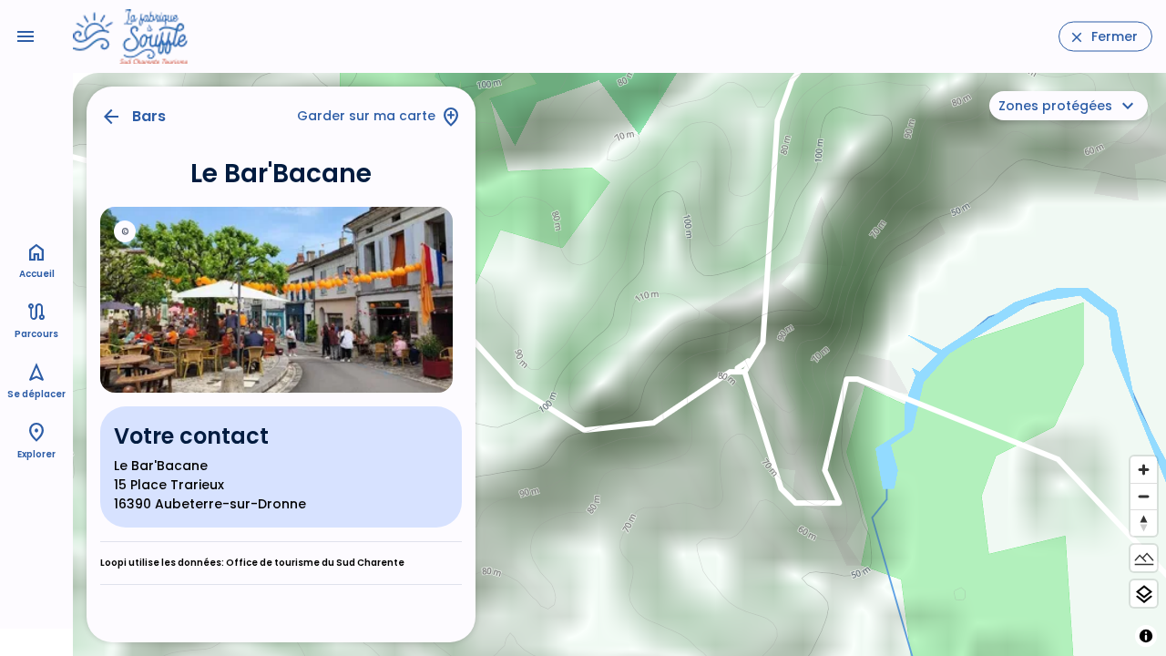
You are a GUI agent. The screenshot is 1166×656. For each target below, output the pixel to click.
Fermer (1114, 36)
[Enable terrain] (1143, 558)
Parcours (36, 334)
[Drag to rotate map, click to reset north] (1143, 522)
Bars (149, 116)
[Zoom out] (1143, 496)
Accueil (37, 274)
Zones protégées (1055, 106)
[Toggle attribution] (1146, 636)
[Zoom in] (1143, 469)
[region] (619, 364)
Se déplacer (36, 394)
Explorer (36, 454)
